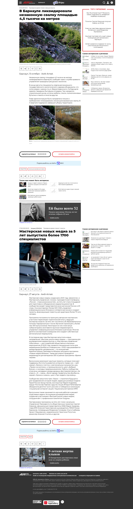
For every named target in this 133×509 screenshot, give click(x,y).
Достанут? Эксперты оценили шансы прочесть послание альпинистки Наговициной (102, 233)
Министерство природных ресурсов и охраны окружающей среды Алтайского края (44, 64)
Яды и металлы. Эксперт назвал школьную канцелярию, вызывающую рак (100, 83)
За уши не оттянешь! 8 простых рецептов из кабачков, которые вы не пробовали (102, 265)
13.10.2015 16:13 (23, 8)
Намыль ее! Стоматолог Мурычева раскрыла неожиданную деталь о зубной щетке (101, 252)
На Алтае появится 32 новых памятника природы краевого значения (37, 190)
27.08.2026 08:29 (24, 228)
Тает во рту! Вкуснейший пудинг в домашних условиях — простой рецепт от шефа (101, 246)
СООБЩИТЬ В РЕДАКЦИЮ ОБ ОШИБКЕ (89, 475)
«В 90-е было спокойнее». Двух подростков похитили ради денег (101, 69)
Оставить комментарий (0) (67, 154)
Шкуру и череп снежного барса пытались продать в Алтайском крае (37, 184)
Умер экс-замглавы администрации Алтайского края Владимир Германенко (98, 30)
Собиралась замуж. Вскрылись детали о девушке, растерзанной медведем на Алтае (101, 89)
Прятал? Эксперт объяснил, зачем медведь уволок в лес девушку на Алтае (101, 77)
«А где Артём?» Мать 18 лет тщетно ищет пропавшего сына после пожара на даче (101, 258)
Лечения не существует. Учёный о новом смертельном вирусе (101, 238)
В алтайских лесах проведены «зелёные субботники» (37, 196)
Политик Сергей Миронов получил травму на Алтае (98, 22)
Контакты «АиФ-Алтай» (40, 473)
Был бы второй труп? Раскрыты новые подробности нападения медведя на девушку (98, 14)
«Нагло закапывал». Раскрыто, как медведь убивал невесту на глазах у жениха (102, 64)
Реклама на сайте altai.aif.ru (58, 473)
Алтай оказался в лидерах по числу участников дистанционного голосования (98, 45)
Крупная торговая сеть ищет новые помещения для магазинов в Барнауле (98, 37)
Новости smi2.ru (25, 222)
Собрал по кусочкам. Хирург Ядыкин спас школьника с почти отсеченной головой (102, 57)
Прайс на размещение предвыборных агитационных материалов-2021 (55, 475)
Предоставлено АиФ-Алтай (27, 284)
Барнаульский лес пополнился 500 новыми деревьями (68, 183)
